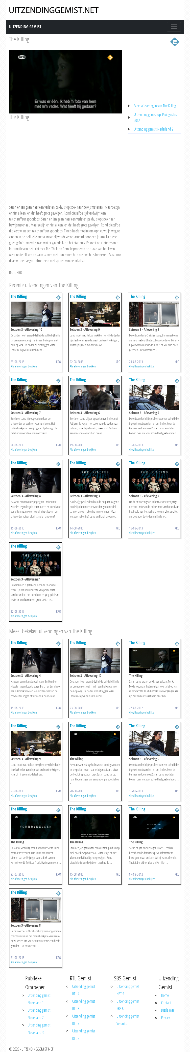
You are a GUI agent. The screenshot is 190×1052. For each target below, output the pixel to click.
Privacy (165, 1017)
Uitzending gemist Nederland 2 (153, 129)
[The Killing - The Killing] (154, 660)
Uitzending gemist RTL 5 (83, 1004)
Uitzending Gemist (25, 26)
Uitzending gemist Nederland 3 (39, 1028)
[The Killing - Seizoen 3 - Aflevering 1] (36, 563)
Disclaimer (167, 1010)
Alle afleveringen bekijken (24, 366)
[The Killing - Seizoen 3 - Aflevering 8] (154, 313)
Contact (166, 1002)
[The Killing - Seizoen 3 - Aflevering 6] (95, 397)
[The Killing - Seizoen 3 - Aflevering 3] (95, 480)
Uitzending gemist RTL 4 (83, 990)
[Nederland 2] (174, 41)
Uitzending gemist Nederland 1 (39, 999)
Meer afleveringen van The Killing (155, 106)
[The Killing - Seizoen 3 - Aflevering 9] (95, 313)
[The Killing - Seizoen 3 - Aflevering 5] (154, 397)
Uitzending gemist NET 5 (128, 990)
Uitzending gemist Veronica (128, 1019)
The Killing (19, 39)
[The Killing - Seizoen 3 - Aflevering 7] (36, 397)
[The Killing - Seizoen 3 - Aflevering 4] (36, 480)
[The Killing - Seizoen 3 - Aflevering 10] (36, 313)
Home (165, 995)
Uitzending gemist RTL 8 (83, 1034)
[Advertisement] (65, 157)
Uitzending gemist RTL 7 (83, 1019)
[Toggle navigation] (174, 27)
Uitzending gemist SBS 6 (128, 1004)
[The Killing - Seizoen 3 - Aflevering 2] (154, 480)
